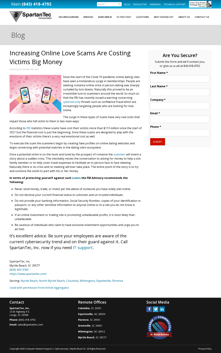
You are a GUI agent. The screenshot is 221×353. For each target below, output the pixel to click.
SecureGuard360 (68, 16)
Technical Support (175, 4)
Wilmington (87, 281)
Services (88, 16)
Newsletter (140, 4)
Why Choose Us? (164, 16)
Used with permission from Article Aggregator (39, 288)
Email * (155, 113)
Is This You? (124, 16)
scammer (119, 154)
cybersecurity (71, 102)
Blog (127, 4)
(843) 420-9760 (18, 270)
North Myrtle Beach (52, 281)
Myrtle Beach (29, 281)
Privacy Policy (205, 348)
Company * (158, 100)
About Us (184, 16)
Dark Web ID (105, 16)
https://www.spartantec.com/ (28, 274)
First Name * (159, 73)
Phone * (155, 127)
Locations (142, 16)
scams (76, 178)
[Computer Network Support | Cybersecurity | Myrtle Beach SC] (30, 16)
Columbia (72, 281)
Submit (157, 141)
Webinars (155, 4)
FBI (28, 128)
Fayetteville (103, 281)
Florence (117, 281)
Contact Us (202, 16)
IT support (83, 247)
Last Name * (159, 86)
